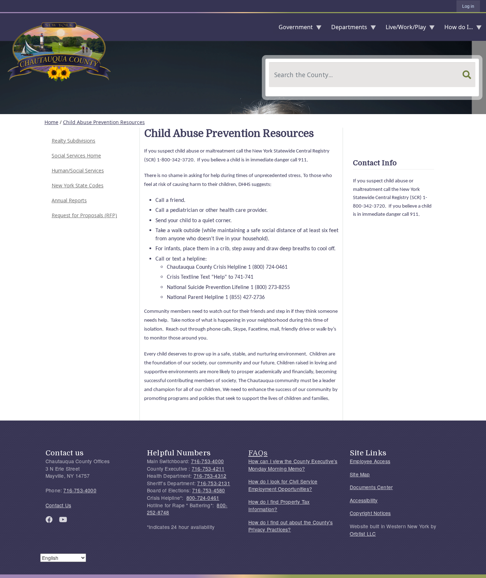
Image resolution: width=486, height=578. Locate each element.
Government (293, 28)
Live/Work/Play (403, 28)
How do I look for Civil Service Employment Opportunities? (282, 485)
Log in (468, 6)
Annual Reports (69, 200)
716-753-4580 (208, 490)
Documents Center (371, 487)
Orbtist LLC (363, 533)
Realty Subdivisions (73, 140)
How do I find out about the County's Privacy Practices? (290, 526)
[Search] (466, 74)
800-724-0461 (202, 497)
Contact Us (58, 505)
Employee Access (370, 461)
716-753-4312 (210, 475)
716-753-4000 (79, 490)
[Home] (5, 27)
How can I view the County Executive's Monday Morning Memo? (292, 464)
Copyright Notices (370, 513)
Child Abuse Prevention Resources (104, 122)
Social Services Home (76, 155)
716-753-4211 (208, 468)
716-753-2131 (213, 483)
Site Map (360, 474)
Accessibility (364, 500)
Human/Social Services (78, 170)
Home (51, 122)
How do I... (456, 28)
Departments (346, 28)
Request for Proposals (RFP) (84, 215)
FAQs (258, 453)
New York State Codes (78, 185)
